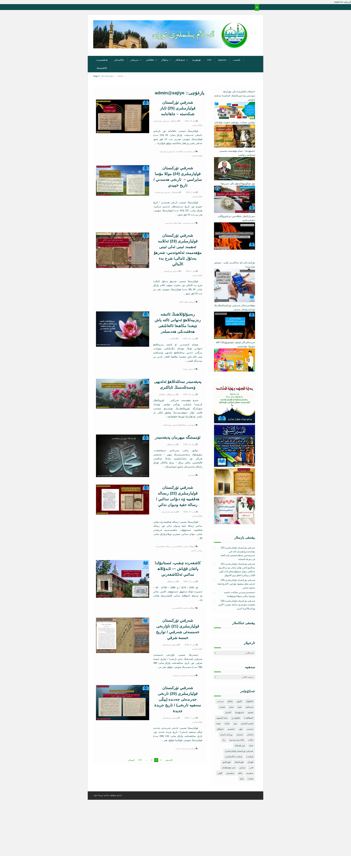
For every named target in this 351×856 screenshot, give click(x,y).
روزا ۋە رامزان (226, 734)
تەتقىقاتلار (180, 60)
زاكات (250, 740)
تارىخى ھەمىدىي (189, 223)
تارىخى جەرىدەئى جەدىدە (186, 748)
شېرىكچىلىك (240, 745)
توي (235, 723)
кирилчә (222, 60)
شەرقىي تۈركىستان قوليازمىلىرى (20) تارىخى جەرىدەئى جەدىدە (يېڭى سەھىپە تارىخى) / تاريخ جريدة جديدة (177, 699)
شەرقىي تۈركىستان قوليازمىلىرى (239, 751)
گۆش (220, 773)
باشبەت (236, 60)
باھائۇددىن (235, 718)
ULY (209, 60)
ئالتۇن (239, 701)
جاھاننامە (179, 151)
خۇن (241, 729)
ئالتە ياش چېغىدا (189, 369)
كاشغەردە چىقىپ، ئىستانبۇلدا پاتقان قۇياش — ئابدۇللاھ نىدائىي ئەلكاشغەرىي (178, 569)
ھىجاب (250, 778)
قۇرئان (250, 762)
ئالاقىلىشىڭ (101, 68)
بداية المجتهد (221, 718)
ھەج (242, 778)
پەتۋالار (164, 60)
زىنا (224, 740)
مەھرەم (250, 773)
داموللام (220, 729)
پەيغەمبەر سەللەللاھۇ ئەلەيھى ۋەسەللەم (179, 425)
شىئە (251, 745)
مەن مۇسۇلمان (228, 767)
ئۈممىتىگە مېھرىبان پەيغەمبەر (177, 437)
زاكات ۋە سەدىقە (236, 740)
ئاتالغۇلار (249, 701)
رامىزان (240, 734)
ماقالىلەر (150, 60)
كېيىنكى (131, 760)
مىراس (242, 767)
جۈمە (218, 723)
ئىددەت (220, 701)
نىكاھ (240, 773)
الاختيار (228, 712)
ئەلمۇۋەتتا (239, 712)
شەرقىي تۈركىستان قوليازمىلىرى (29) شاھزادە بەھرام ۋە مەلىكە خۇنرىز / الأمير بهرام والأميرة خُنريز (236, 605)
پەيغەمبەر (192, 475)
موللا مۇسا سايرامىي (173, 223)
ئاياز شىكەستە (190, 151)
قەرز (251, 767)
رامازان (250, 734)
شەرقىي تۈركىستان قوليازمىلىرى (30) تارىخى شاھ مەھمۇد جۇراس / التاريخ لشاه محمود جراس (236, 584)
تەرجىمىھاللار (171, 394)
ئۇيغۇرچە (196, 60)
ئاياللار (230, 701)
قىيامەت (249, 756)
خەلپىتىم (231, 729)
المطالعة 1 (248, 718)
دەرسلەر (134, 60)
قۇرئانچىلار (239, 762)
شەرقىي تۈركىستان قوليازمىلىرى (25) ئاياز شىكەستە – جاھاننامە (177, 108)
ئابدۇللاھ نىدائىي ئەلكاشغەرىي (184, 546)
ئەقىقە (250, 712)
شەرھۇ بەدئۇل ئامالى (187, 302)
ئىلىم (240, 707)
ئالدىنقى (169, 760)
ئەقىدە (222, 707)
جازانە (227, 723)
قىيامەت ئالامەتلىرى (233, 756)
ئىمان (231, 707)
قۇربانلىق (226, 762)
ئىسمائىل (249, 707)
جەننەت (250, 729)
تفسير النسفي (247, 723)
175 (140, 760)
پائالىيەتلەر (119, 60)
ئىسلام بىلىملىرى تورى (171, 44)
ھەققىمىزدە (101, 60)
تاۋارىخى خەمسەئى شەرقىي (184, 675)
